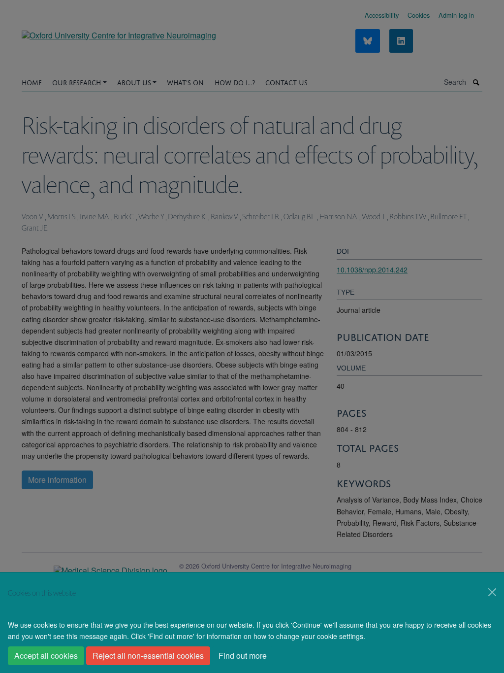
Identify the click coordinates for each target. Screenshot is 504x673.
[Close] (492, 592)
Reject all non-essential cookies (148, 655)
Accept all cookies (46, 655)
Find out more (243, 655)
